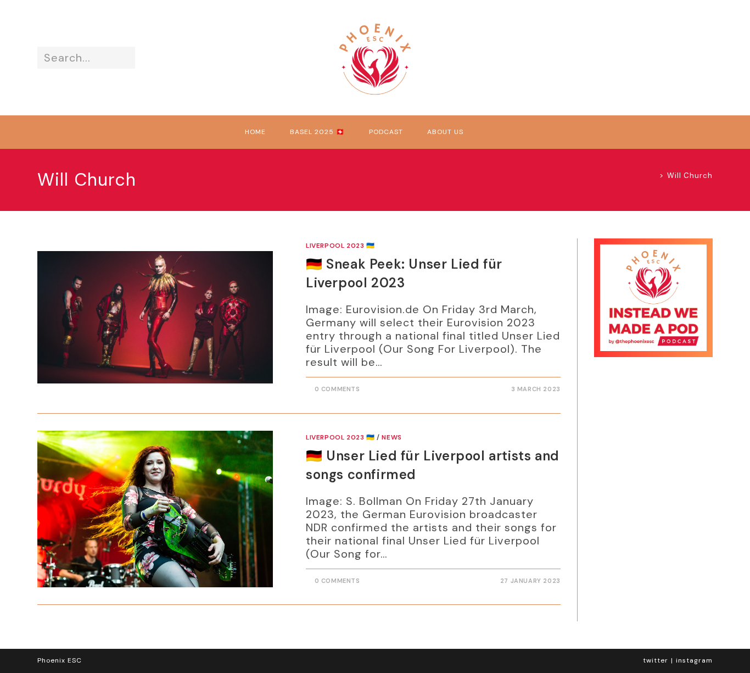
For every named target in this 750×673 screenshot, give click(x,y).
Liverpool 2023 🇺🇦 (340, 245)
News (391, 437)
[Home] (653, 175)
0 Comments (337, 389)
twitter (655, 660)
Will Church (690, 175)
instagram (694, 660)
